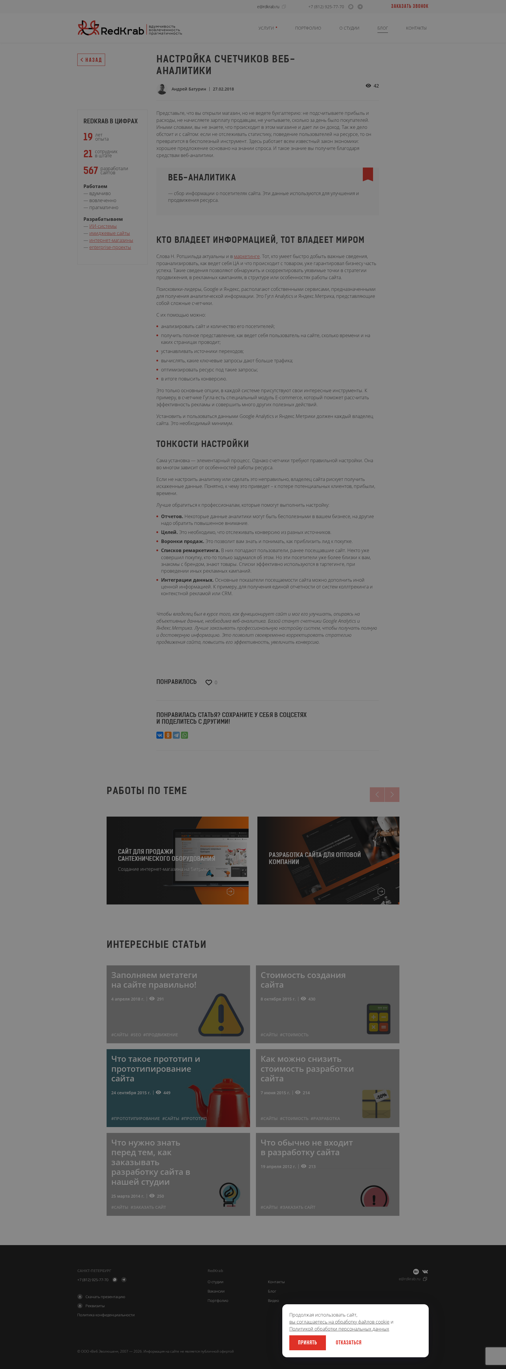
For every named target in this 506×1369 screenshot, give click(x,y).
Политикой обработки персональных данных (339, 1329)
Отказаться (349, 1343)
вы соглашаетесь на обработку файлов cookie (339, 1322)
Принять (307, 1343)
